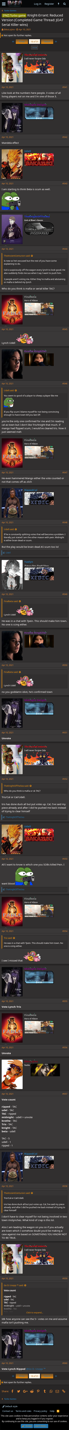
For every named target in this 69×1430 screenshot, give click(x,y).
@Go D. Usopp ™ (36, 1368)
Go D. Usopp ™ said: (13, 1285)
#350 (64, 665)
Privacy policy (40, 1411)
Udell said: (9, 390)
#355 (64, 1001)
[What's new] (58, 4)
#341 (64, 87)
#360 (64, 1363)
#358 (64, 1186)
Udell (27, 151)
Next (46, 41)
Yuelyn (28, 561)
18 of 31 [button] (34, 41)
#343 (64, 183)
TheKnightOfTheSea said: (16, 785)
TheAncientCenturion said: (17, 255)
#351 (64, 732)
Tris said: (8, 937)
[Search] (64, 4)
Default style (11, 1406)
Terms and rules (23, 1411)
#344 (64, 248)
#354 (64, 931)
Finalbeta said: (11, 601)
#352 (64, 779)
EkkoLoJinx (9, 29)
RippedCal (30, 490)
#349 (64, 594)
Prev (22, 41)
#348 (64, 522)
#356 (64, 1047)
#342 (64, 137)
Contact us (7, 1411)
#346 (64, 383)
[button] (4, 4)
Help (52, 1411)
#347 (64, 472)
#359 (64, 1278)
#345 (64, 329)
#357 (64, 1093)
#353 (64, 858)
